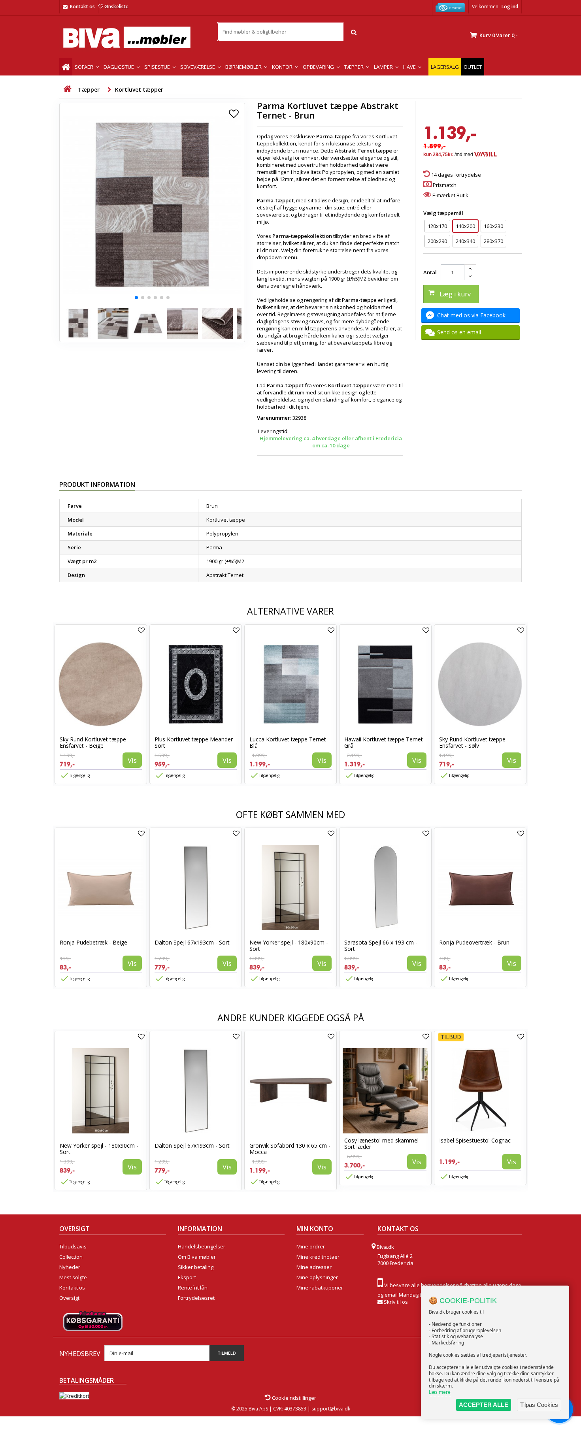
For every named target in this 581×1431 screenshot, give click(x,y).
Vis (132, 760)
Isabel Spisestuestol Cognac (475, 1140)
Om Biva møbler (197, 1256)
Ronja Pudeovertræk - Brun (474, 942)
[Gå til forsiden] (67, 89)
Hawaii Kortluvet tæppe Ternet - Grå (385, 742)
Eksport (187, 1277)
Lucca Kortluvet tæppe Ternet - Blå (289, 742)
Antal (430, 272)
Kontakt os (82, 6)
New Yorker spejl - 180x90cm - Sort (288, 945)
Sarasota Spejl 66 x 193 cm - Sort (380, 945)
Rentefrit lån (193, 1287)
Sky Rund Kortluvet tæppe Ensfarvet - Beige (93, 742)
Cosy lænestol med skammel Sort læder (381, 1143)
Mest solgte (73, 1277)
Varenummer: (274, 417)
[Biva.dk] (132, 37)
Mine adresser (314, 1267)
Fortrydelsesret (196, 1297)
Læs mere (440, 1392)
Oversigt (69, 1297)
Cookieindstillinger (293, 1397)
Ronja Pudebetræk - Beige (93, 942)
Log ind (510, 6)
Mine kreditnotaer (318, 1256)
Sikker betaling (195, 1267)
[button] (136, 297)
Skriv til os (396, 1301)
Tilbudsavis (73, 1246)
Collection (71, 1256)
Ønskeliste (116, 6)
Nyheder (69, 1267)
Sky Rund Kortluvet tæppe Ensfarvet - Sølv (472, 742)
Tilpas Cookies (539, 1404)
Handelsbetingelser (201, 1246)
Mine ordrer (310, 1246)
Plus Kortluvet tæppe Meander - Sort (195, 742)
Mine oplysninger (317, 1277)
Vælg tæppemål (443, 213)
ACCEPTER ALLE (483, 1404)
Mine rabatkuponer (319, 1287)
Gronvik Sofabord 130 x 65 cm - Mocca (289, 1149)
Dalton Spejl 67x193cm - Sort (192, 942)
